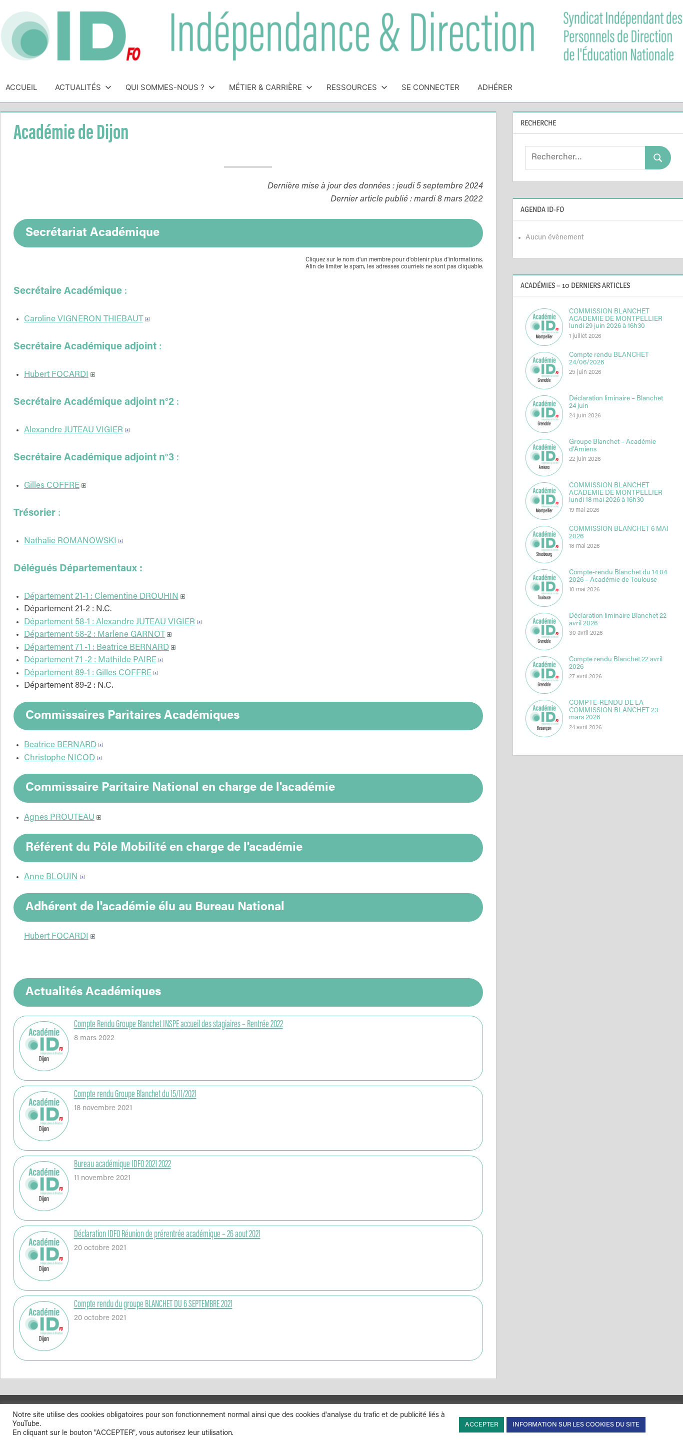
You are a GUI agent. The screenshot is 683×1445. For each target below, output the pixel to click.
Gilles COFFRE (52, 486)
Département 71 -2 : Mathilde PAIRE (90, 660)
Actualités (78, 87)
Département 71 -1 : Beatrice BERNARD (96, 648)
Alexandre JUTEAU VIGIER (73, 430)
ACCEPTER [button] (481, 1425)
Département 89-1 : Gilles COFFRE (88, 673)
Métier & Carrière (265, 87)
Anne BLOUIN (51, 877)
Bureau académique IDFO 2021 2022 (122, 1164)
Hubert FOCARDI (56, 375)
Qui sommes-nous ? (165, 87)
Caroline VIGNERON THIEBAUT (83, 319)
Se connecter (431, 87)
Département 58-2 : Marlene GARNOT (94, 635)
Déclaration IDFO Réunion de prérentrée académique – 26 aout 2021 (167, 1234)
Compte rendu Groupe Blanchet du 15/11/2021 (135, 1094)
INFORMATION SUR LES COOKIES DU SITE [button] (576, 1425)
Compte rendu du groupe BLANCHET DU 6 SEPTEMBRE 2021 (153, 1304)
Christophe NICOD (59, 758)
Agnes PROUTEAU (59, 818)
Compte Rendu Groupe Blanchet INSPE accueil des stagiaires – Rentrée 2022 (178, 1024)
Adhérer (495, 87)
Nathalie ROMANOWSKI (70, 541)
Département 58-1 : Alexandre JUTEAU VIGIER (109, 622)
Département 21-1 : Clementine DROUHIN (101, 597)
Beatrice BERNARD (60, 745)
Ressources (351, 87)
